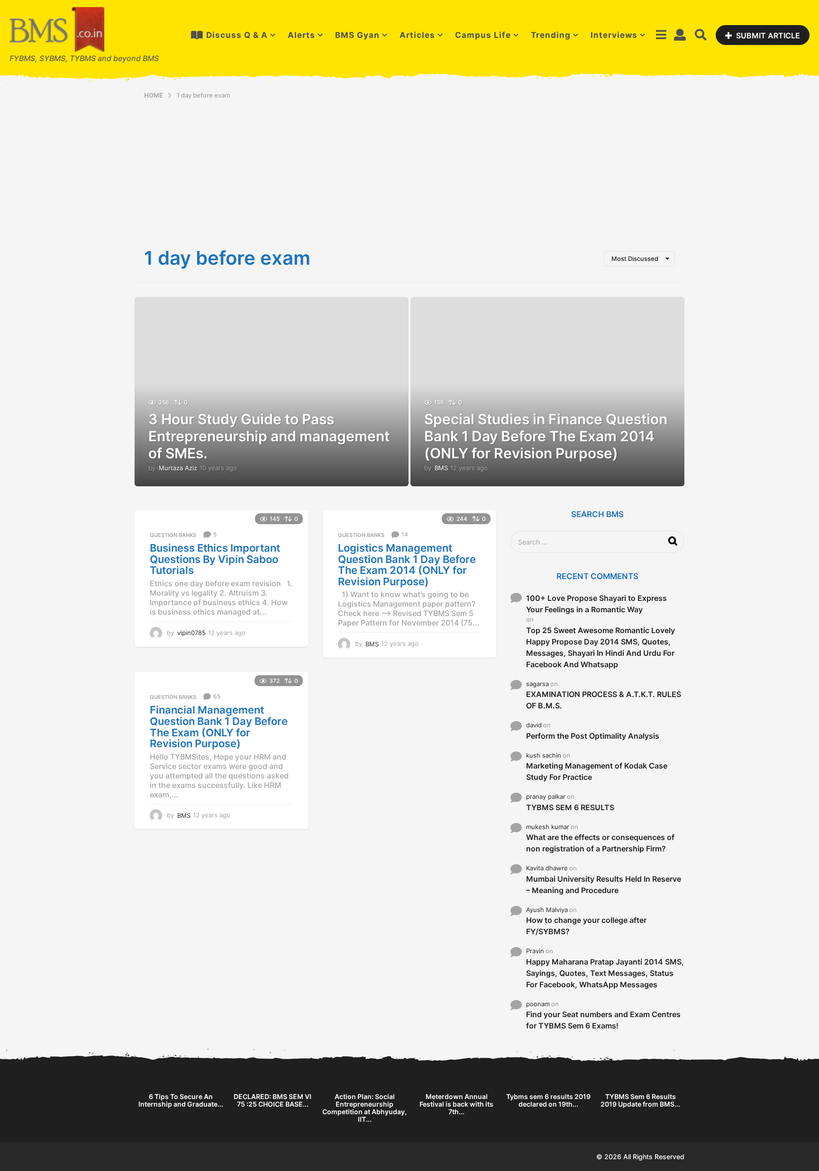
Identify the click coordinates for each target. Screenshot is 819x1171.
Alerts (301, 35)
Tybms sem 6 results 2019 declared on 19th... (548, 1100)
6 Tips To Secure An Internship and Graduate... (180, 1100)
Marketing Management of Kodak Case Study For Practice (596, 771)
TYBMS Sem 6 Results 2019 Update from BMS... (640, 1100)
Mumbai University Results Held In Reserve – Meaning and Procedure (603, 884)
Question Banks (173, 535)
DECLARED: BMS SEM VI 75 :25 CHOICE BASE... (272, 1100)
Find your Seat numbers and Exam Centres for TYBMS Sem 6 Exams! (603, 1020)
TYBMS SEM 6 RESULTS (570, 807)
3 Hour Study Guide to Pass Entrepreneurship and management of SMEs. (269, 436)
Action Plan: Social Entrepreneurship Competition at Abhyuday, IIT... (364, 1107)
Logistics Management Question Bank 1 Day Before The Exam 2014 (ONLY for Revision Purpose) (407, 565)
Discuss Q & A (237, 35)
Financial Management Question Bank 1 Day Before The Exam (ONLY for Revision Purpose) (219, 727)
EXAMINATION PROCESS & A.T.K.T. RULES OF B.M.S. (603, 699)
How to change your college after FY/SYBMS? (586, 925)
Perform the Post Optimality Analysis (592, 736)
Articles (417, 35)
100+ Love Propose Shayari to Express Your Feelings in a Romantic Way (596, 603)
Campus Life (483, 35)
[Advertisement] (409, 170)
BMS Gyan (357, 35)
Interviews (614, 35)
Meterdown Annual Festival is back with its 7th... (456, 1104)
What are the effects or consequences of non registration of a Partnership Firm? (600, 842)
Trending (551, 35)
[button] (661, 35)
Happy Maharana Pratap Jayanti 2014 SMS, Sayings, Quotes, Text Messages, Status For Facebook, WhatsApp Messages (605, 973)
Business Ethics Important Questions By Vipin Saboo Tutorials (215, 559)
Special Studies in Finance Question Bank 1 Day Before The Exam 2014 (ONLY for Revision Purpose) (545, 436)
